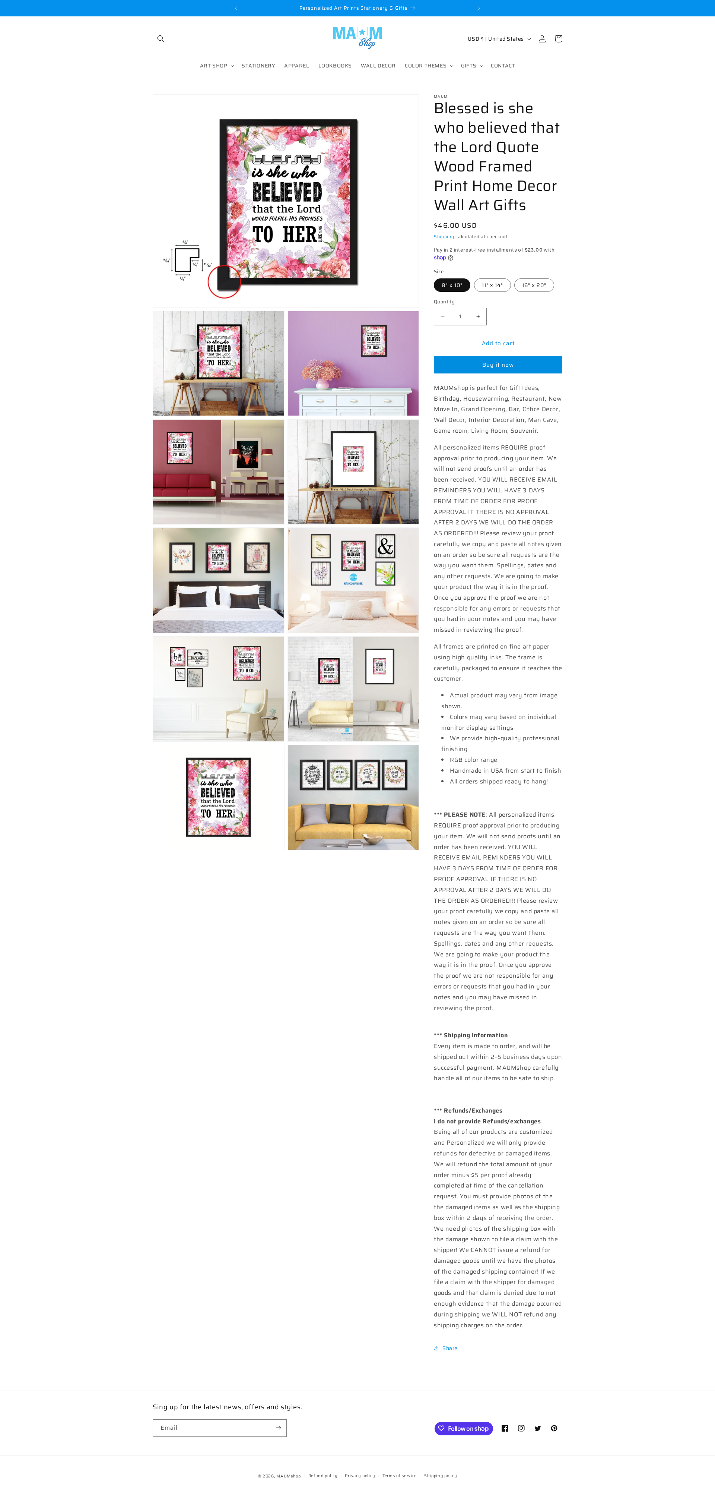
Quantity (444, 302)
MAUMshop (288, 1476)
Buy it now (498, 364)
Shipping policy (440, 1476)
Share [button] (450, 1348)
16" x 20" (534, 285)
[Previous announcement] (236, 8)
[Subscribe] (278, 1427)
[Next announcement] (479, 8)
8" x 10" (452, 285)
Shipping (444, 236)
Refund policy (323, 1476)
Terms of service (399, 1476)
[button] (161, 39)
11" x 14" (492, 285)
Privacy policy (360, 1476)
